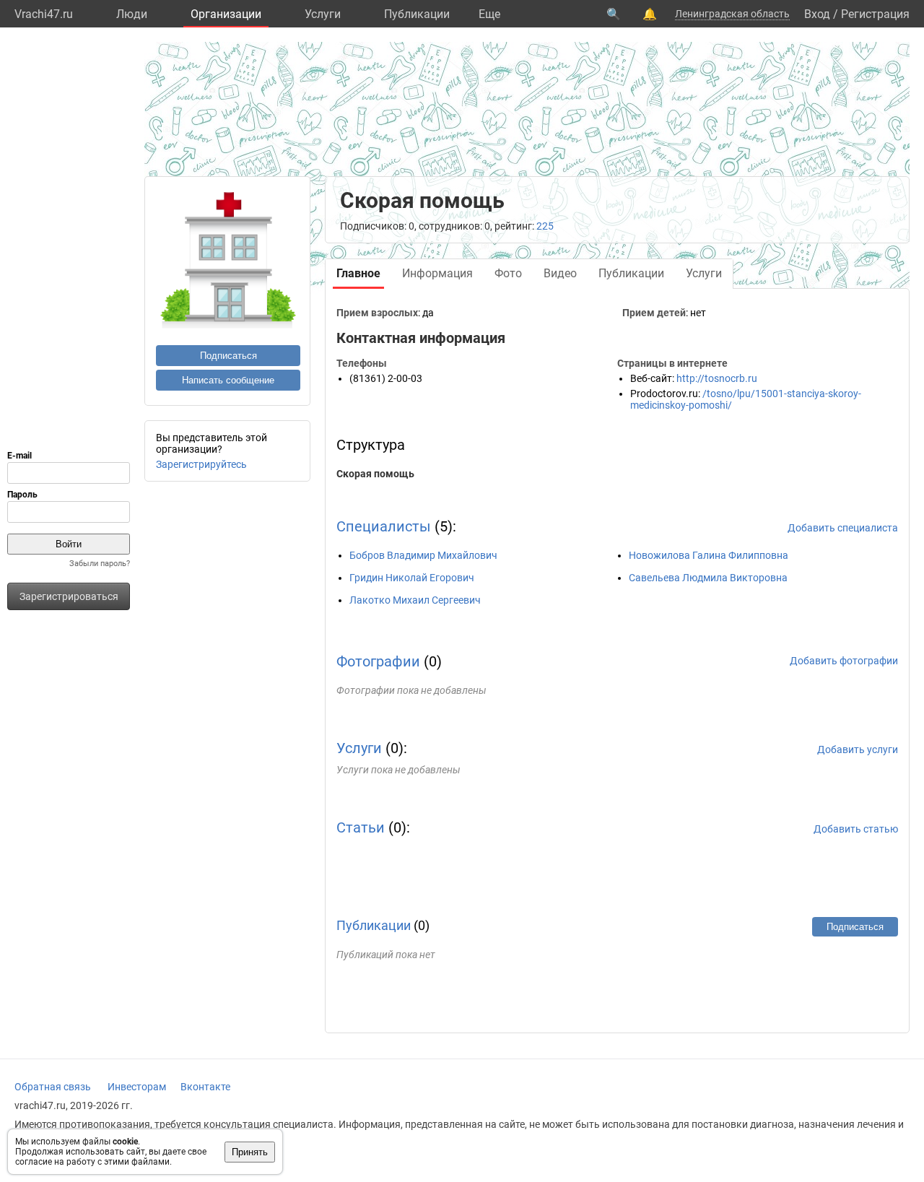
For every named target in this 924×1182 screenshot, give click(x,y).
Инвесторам (137, 1086)
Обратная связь (52, 1086)
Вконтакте (205, 1086)
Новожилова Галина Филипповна (708, 555)
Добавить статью (856, 829)
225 (545, 226)
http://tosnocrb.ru (716, 378)
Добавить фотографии (844, 660)
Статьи (360, 827)
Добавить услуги (857, 749)
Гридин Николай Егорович (411, 577)
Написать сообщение (228, 380)
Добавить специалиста (843, 528)
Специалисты (383, 526)
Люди (131, 14)
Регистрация (875, 14)
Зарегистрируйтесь (201, 464)
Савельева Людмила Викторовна (708, 577)
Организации (226, 14)
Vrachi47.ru (43, 14)
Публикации (417, 14)
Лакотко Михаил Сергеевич (415, 600)
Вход (817, 14)
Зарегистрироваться (68, 596)
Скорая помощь (375, 473)
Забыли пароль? (99, 563)
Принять (250, 1152)
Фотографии (378, 661)
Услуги (323, 14)
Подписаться (228, 355)
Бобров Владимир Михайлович (423, 555)
